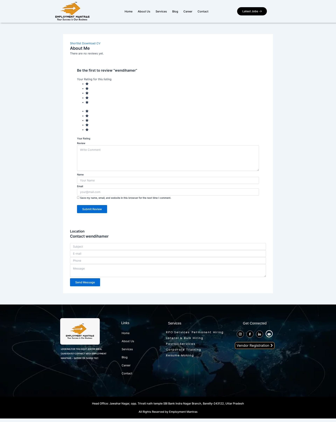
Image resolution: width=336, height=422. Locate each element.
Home (128, 11)
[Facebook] (249, 334)
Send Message (85, 282)
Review (81, 143)
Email (80, 186)
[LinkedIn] (259, 334)
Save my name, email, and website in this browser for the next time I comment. (125, 197)
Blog (175, 11)
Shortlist (75, 43)
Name (80, 174)
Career (187, 11)
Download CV (91, 43)
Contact (203, 11)
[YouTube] (269, 333)
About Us (144, 11)
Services (161, 11)
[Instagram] (240, 334)
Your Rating (83, 138)
